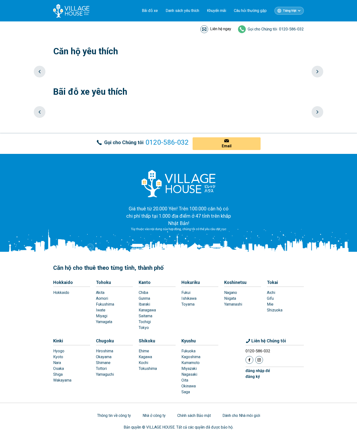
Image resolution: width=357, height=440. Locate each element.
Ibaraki (144, 304)
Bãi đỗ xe (150, 10)
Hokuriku (190, 282)
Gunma (144, 298)
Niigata (230, 298)
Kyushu (188, 340)
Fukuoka (188, 351)
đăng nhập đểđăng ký (258, 373)
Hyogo (58, 351)
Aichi (271, 292)
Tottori (101, 368)
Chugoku (105, 340)
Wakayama (62, 380)
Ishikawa (188, 298)
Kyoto (58, 357)
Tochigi (145, 321)
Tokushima (148, 368)
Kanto (145, 282)
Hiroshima (104, 351)
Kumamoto (190, 362)
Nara (57, 362)
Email (226, 146)
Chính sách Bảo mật (194, 415)
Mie (270, 304)
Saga (185, 392)
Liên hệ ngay (220, 29)
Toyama (188, 304)
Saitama (145, 316)
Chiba (143, 292)
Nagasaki (189, 374)
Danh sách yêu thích (182, 10)
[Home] (178, 183)
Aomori (102, 298)
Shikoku (147, 340)
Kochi (143, 362)
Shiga (58, 374)
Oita (184, 380)
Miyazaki (189, 368)
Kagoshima (190, 357)
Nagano (230, 292)
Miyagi (101, 316)
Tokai (272, 282)
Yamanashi (233, 304)
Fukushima (105, 304)
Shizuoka (274, 310)
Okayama (103, 357)
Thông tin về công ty (114, 415)
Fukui (185, 292)
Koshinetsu (235, 282)
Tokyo (144, 327)
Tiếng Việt (289, 10)
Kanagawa (147, 310)
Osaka (58, 368)
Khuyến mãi (216, 10)
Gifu (270, 298)
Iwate (100, 310)
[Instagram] (259, 360)
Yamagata (104, 321)
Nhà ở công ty (154, 415)
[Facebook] (249, 360)
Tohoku (103, 282)
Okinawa (188, 386)
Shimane (103, 362)
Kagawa (145, 357)
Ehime (144, 351)
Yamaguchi (105, 374)
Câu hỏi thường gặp (250, 10)
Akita (100, 292)
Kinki (58, 340)
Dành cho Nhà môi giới (241, 415)
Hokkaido (63, 282)
